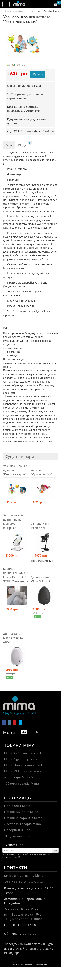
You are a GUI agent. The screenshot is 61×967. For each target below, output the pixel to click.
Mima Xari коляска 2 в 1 (22, 753)
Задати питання (17, 836)
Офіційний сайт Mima (21, 811)
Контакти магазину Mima (24, 875)
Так (55, 850)
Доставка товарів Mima (22, 824)
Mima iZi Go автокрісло (22, 771)
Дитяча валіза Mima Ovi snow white (13, 637)
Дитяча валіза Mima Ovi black (41, 579)
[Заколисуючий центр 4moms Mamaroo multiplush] (17, 542)
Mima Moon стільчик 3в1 (23, 765)
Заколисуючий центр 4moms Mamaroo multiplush (13, 521)
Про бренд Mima (17, 805)
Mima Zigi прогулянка (21, 759)
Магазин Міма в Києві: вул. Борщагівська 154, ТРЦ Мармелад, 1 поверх (24, 914)
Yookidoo (48, 131)
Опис (9, 145)
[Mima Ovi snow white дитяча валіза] (17, 656)
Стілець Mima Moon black (40, 525)
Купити (38, 74)
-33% (9, 677)
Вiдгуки (24, 144)
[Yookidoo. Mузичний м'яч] (44, 489)
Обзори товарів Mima (22, 783)
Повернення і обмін (19, 830)
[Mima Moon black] (44, 542)
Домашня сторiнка (14, 10)
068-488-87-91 (24, 881)
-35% (37, 616)
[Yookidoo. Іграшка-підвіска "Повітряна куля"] (17, 489)
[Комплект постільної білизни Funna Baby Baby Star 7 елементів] (17, 595)
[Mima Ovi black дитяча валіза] (44, 595)
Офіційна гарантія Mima (23, 817)
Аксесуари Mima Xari (20, 777)
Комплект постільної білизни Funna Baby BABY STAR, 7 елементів (15, 575)
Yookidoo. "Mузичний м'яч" (41, 472)
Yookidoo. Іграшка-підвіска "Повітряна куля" (15, 470)
